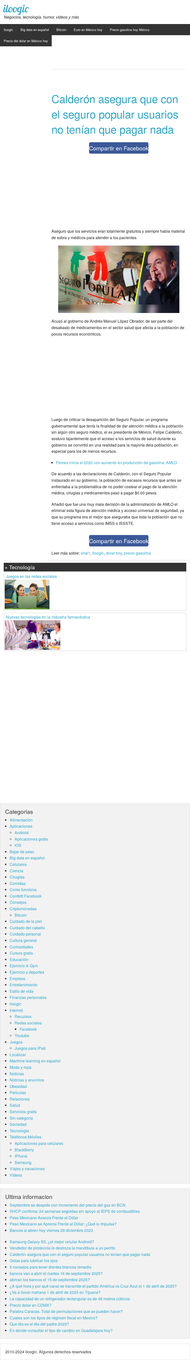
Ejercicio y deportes (27, 972)
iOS (18, 845)
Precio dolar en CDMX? (30, 1305)
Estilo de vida (21, 991)
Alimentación (21, 820)
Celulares (18, 864)
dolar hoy (114, 553)
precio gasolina (137, 553)
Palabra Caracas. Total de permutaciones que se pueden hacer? (66, 1311)
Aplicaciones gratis (31, 839)
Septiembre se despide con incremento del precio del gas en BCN (67, 1205)
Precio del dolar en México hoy (26, 40)
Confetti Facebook (26, 896)
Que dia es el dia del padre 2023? (39, 1324)
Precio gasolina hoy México (129, 29)
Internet (16, 1010)
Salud (15, 1105)
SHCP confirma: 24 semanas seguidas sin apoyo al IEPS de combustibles (75, 1211)
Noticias (17, 1074)
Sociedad (18, 1124)
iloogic (16, 8)
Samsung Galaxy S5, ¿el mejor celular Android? (52, 1242)
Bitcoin (61, 29)
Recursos (23, 1016)
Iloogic (8, 29)
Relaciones (20, 1099)
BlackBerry (24, 1150)
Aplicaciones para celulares (39, 1143)
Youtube (22, 1035)
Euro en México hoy (88, 29)
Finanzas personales (28, 997)
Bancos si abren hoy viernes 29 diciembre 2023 (51, 1230)
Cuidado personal (25, 934)
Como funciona (23, 889)
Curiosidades (21, 947)
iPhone (21, 1156)
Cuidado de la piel (26, 921)
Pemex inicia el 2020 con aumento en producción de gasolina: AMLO (116, 462)
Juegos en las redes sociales (31, 576)
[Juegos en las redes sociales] (27, 594)
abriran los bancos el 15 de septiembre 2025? (50, 1279)
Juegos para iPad (30, 1048)
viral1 (85, 553)
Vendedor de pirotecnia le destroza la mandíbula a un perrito (62, 1248)
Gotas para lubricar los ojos (34, 1260)
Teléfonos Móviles (25, 1137)
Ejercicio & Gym (24, 965)
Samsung (23, 1162)
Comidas (17, 883)
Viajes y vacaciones (27, 1168)
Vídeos (16, 1175)
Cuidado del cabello (27, 928)
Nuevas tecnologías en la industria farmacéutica (48, 617)
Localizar (18, 1054)
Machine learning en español (35, 1061)
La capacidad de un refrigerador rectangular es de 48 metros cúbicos (70, 1299)
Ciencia (16, 871)
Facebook (28, 1029)
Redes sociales (28, 1023)
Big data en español (35, 29)
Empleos (17, 978)
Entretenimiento (23, 985)
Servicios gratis (23, 1111)
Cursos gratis (21, 953)
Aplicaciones (21, 826)
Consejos (18, 902)
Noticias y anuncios (27, 1080)
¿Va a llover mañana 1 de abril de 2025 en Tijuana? (55, 1292)
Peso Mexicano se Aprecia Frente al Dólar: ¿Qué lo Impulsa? (63, 1224)
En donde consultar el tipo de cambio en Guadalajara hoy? (61, 1330)
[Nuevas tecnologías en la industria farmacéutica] (32, 634)
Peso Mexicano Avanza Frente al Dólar (44, 1217)
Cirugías (17, 877)
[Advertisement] (118, 192)
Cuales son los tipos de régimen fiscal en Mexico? (53, 1318)
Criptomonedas (23, 908)
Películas (18, 1092)
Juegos (16, 1042)
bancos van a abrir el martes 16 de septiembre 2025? (56, 1273)
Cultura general (23, 940)
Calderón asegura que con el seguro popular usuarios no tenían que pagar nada (114, 113)
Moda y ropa (20, 1067)
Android (21, 832)
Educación (19, 959)
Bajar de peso (22, 851)
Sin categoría (21, 1118)
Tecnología (19, 1130)
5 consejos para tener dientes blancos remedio (51, 1267)
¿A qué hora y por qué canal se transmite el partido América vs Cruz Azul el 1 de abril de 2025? (93, 1286)
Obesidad (18, 1086)
